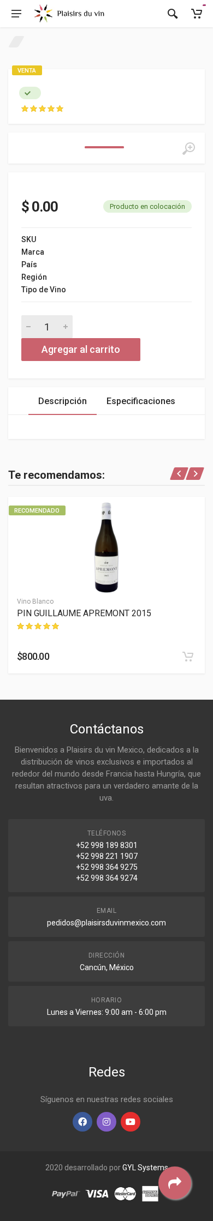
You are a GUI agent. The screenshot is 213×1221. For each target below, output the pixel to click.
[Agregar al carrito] (188, 656)
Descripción (62, 401)
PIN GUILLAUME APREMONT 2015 (84, 613)
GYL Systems (145, 1167)
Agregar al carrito (81, 349)
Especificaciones (140, 401)
